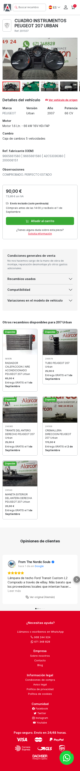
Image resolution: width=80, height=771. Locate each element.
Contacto (40, 660)
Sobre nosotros (40, 655)
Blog (40, 665)
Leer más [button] (14, 591)
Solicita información (40, 233)
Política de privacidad (40, 689)
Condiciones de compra (40, 679)
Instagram (41, 717)
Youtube (41, 722)
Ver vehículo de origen (63, 99)
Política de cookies (40, 693)
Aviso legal (40, 684)
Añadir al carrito (42, 221)
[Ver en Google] (12, 564)
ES (55, 7)
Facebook (41, 708)
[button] (3, 579)
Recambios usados (21, 279)
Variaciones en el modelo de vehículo (35, 300)
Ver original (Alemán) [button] (42, 597)
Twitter (41, 713)
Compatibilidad (18, 289)
